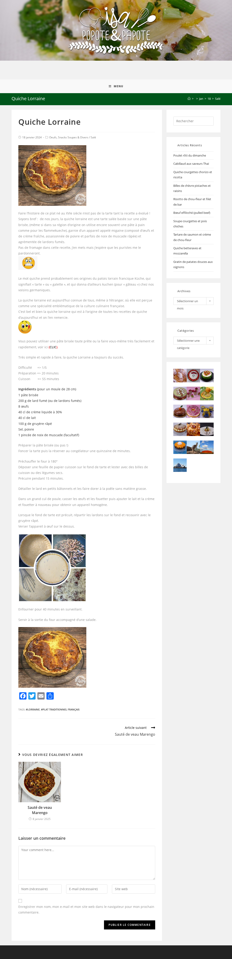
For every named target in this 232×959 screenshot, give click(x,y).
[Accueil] (189, 99)
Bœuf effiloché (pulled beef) (191, 213)
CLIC (53, 347)
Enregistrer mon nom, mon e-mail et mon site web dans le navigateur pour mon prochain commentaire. (86, 909)
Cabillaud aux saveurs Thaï (191, 164)
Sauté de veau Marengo (40, 810)
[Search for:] (193, 121)
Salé (93, 137)
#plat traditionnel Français (60, 709)
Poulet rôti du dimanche (189, 155)
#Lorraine (33, 709)
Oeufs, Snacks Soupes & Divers (68, 137)
